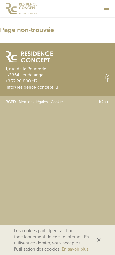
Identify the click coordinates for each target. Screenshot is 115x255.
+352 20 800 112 (21, 81)
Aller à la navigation (106, 8)
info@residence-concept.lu (32, 87)
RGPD (11, 101)
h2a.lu (104, 101)
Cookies (58, 101)
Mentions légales (33, 101)
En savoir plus (75, 249)
